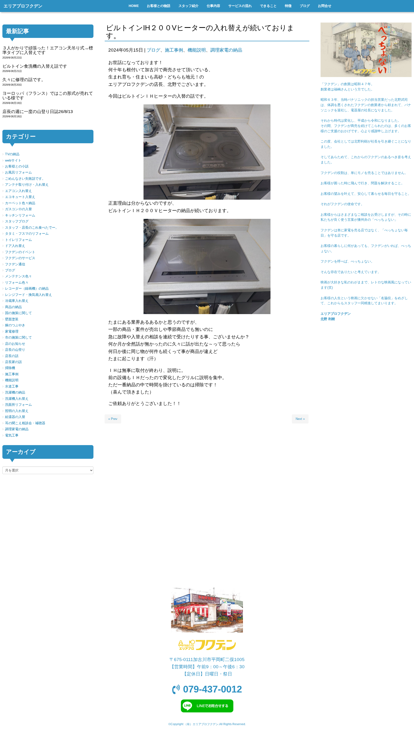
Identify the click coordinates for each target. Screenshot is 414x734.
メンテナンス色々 (18, 276)
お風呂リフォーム (18, 172)
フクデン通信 (15, 264)
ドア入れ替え (15, 246)
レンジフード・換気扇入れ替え (28, 295)
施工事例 (174, 50)
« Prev (112, 419)
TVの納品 (12, 154)
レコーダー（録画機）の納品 (27, 288)
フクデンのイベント (20, 252)
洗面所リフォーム (18, 404)
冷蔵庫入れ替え (17, 301)
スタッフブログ (17, 221)
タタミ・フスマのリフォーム (27, 233)
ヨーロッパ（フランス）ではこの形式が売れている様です (47, 95)
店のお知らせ (15, 344)
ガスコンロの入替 (18, 209)
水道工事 (11, 386)
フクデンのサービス (20, 258)
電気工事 (11, 435)
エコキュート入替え (20, 197)
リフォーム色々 (17, 282)
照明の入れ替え (17, 411)
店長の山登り (15, 350)
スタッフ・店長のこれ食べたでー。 (32, 227)
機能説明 (197, 50)
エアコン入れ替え (18, 191)
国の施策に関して (18, 313)
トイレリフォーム (18, 240)
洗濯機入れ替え (17, 398)
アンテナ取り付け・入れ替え (27, 184)
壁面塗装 (11, 319)
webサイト (13, 160)
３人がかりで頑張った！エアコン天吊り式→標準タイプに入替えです (47, 50)
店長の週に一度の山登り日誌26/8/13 (37, 111)
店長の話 (11, 356)
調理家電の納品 (226, 50)
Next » (300, 419)
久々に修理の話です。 (24, 79)
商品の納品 (13, 307)
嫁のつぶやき (15, 325)
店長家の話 (13, 362)
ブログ (153, 50)
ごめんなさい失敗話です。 (25, 178)
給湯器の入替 (15, 417)
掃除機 (10, 368)
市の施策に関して (18, 337)
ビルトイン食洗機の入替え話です (34, 66)
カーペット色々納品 (20, 203)
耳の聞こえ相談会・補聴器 (25, 423)
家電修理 (11, 331)
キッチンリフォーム (20, 215)
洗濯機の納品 (15, 392)
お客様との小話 (17, 166)
